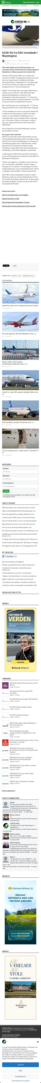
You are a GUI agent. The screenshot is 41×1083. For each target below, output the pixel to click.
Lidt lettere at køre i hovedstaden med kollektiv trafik (19, 585)
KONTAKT (36, 6)
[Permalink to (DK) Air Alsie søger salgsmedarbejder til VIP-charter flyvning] (5, 728)
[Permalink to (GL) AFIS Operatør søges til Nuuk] (5, 712)
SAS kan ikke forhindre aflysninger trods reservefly (19, 206)
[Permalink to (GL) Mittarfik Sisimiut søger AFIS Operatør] (5, 704)
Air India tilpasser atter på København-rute (17, 334)
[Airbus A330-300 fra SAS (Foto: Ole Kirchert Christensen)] (20, 45)
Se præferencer (20, 1076)
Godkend (20, 1065)
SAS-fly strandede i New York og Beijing (15, 195)
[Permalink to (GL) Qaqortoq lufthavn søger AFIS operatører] (5, 696)
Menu (8, 2)
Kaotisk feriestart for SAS (10, 199)
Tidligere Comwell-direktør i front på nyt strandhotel (19, 576)
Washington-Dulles (28, 275)
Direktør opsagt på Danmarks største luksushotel (18, 565)
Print (29, 64)
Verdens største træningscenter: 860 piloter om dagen (20, 542)
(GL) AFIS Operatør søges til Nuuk (21, 707)
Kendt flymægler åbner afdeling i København (16, 514)
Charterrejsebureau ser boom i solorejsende (16, 573)
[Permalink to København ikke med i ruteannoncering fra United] (20, 303)
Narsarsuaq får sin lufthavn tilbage (12, 812)
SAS (20, 275)
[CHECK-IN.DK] (20, 22)
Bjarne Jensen (15, 815)
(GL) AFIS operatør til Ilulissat (19, 715)
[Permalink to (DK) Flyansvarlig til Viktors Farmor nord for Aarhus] (5, 688)
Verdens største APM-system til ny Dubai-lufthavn (18, 517)
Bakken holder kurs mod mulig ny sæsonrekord (17, 579)
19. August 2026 (28, 812)
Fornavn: (6, 468)
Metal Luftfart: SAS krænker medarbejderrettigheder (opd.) (13, 363)
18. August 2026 (14, 820)
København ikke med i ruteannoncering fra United (20, 306)
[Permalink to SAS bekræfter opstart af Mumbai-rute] (20, 420)
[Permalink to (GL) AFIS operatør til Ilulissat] (5, 720)
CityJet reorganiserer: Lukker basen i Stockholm (20, 451)
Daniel (12, 802)
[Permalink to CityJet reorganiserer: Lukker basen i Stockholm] (20, 448)
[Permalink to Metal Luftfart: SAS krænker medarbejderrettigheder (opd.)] (20, 359)
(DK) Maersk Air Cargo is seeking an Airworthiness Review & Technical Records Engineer (24, 750)
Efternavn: (6, 476)
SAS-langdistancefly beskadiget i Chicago (16, 202)
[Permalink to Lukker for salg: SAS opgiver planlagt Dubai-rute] (20, 389)
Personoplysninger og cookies (20, 1080)
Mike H (12, 857)
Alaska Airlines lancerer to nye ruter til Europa (17, 524)
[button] (38, 1042)
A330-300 (14, 275)
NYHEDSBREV (24, 6)
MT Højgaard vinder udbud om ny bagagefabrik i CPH (19, 546)
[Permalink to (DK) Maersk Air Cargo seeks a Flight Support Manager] (5, 778)
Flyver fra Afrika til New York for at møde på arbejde (19, 521)
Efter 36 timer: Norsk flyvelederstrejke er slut (17, 527)
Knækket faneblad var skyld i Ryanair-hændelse (23, 818)
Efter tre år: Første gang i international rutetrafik (16, 852)
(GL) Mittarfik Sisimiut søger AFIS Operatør (24, 699)
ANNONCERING (15, 6)
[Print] (26, 64)
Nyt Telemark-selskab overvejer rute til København (18, 531)
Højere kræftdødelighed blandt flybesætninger (17, 511)
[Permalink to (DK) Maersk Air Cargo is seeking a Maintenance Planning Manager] (5, 762)
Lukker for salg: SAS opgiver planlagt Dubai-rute (19, 392)
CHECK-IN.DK (14, 823)
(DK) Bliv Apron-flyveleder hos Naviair (22, 781)
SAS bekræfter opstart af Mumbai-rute (16, 422)
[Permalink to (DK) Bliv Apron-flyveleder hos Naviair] (5, 786)
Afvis (20, 1071)
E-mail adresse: (8, 483)
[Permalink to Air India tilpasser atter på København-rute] (20, 331)
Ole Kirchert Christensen (13, 60)
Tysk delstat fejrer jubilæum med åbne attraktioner (19, 582)
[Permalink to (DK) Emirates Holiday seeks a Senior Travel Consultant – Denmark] (5, 745)
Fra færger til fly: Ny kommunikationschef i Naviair (18, 539)
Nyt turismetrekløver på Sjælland (13, 562)
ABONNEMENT (6, 6)
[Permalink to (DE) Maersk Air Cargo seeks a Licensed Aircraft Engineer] (5, 770)
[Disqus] (20, 235)
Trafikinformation (26, 60)
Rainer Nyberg (15, 843)
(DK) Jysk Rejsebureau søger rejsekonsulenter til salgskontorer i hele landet (23, 733)
